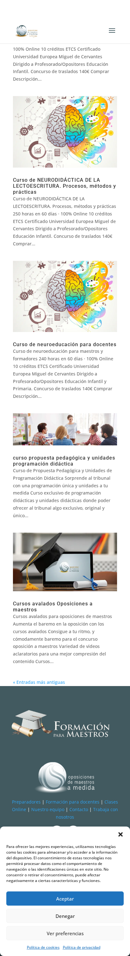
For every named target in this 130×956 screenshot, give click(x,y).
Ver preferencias (65, 933)
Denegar (65, 916)
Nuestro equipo (47, 809)
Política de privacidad (81, 947)
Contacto (78, 809)
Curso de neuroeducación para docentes (64, 344)
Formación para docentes (72, 802)
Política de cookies (43, 947)
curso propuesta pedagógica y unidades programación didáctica (64, 461)
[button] (120, 834)
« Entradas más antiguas (39, 682)
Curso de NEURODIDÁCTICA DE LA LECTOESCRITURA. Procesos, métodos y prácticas (64, 186)
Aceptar (65, 899)
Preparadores (26, 802)
